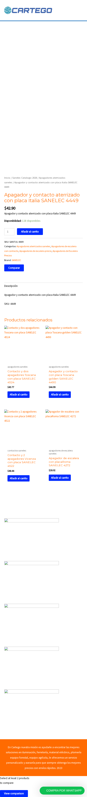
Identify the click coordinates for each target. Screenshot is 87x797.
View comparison (14, 793)
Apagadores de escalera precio (35, 250)
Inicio (7, 177)
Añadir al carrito (30, 231)
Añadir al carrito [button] (19, 394)
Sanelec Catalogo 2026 (24, 177)
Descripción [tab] (11, 286)
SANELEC (16, 260)
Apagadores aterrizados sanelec (33, 246)
